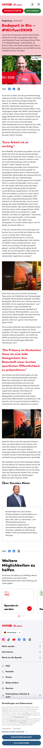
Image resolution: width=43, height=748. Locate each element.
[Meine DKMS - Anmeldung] (32, 4)
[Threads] (29, 639)
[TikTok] (8, 639)
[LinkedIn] (24, 639)
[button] (38, 4)
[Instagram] (3, 639)
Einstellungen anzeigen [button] (13, 732)
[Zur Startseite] (12, 4)
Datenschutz (6, 728)
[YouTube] (14, 639)
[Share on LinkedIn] (14, 89)
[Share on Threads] (18, 89)
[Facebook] (19, 639)
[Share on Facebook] (9, 89)
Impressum (17, 728)
